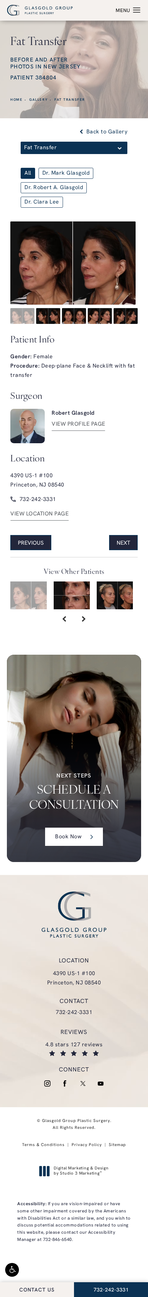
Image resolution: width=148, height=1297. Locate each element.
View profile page (78, 424)
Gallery (38, 100)
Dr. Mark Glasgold (66, 173)
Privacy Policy (87, 1145)
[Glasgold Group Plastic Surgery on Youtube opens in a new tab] (101, 1083)
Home (16, 100)
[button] (12, 1270)
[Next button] (84, 619)
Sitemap (117, 1145)
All (27, 173)
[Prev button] (64, 619)
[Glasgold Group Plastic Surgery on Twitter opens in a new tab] (83, 1083)
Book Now (68, 837)
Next (123, 543)
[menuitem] (47, 1083)
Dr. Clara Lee (41, 202)
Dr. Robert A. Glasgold (53, 187)
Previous (31, 543)
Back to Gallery (106, 132)
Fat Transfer (69, 100)
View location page (39, 514)
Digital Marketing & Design (81, 1171)
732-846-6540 (57, 1240)
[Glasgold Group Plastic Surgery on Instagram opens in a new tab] (47, 1083)
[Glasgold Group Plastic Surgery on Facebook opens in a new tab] (65, 1083)
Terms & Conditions (43, 1145)
